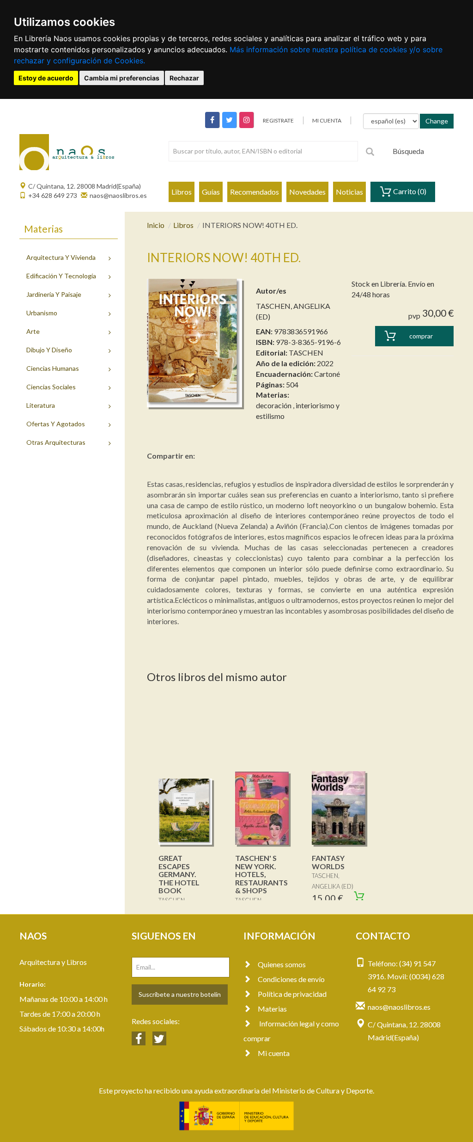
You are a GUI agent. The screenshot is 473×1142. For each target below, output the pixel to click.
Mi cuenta (274, 1053)
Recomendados (254, 191)
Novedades (307, 191)
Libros (181, 191)
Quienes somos (282, 964)
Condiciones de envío (291, 979)
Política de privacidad (292, 993)
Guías (211, 191)
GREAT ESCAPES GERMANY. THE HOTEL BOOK (179, 874)
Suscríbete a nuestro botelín (180, 994)
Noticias (349, 191)
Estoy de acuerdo (45, 78)
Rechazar (184, 78)
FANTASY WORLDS (328, 862)
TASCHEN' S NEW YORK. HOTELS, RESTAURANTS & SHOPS (261, 874)
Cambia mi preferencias (121, 78)
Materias (272, 1008)
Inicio (155, 225)
